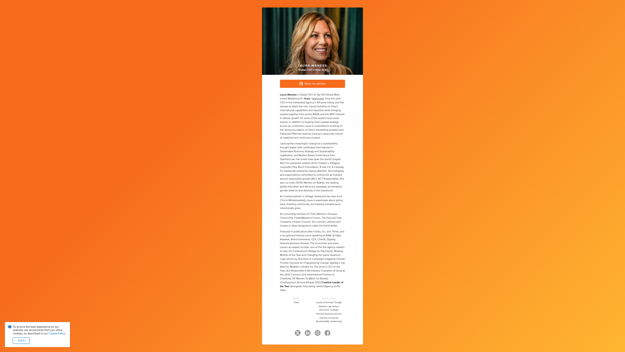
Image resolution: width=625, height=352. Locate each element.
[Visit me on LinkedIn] (308, 334)
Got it (21, 340)
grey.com (318, 98)
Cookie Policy (57, 333)
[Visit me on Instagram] (317, 334)
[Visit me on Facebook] (327, 334)
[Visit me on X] (298, 334)
